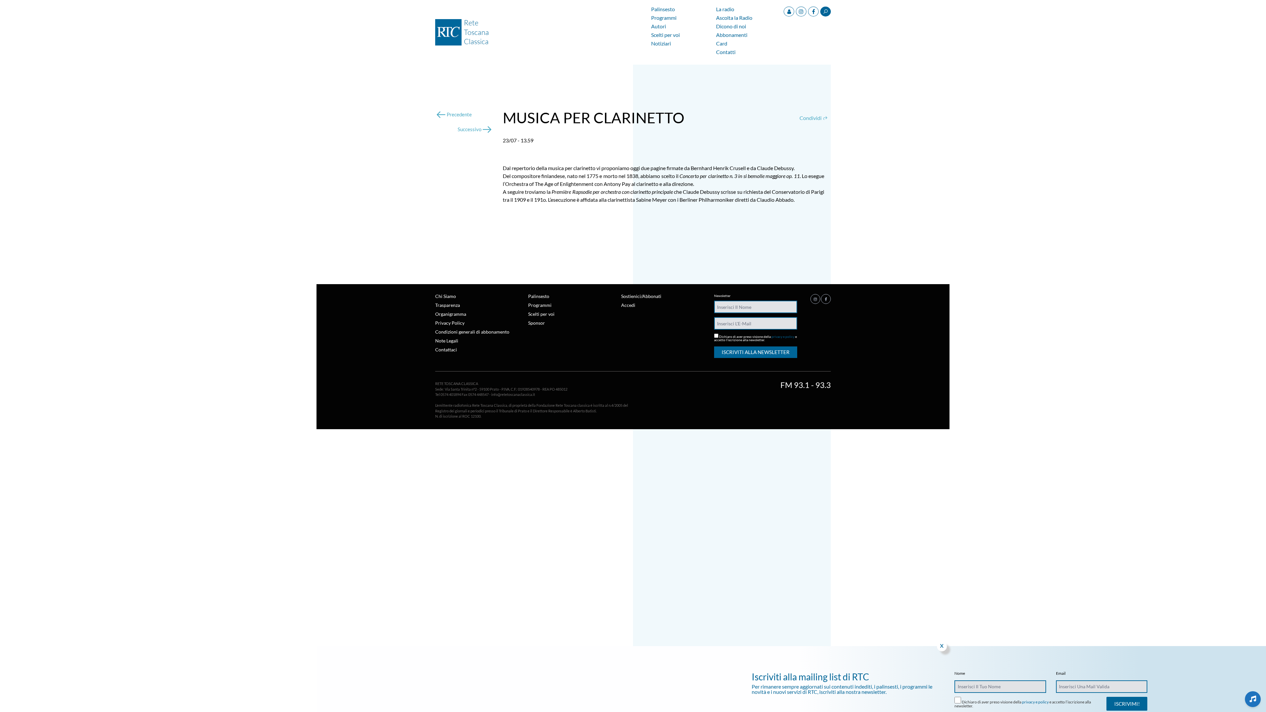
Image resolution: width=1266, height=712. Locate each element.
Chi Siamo (445, 296)
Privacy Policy (450, 323)
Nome (959, 673)
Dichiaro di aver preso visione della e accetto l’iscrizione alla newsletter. (755, 338)
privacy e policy (783, 337)
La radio (725, 9)
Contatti (726, 52)
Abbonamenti (731, 35)
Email (1061, 673)
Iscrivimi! (1127, 704)
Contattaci (446, 349)
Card (721, 43)
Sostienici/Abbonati (641, 296)
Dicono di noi (731, 26)
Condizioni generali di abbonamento (472, 332)
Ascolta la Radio (734, 18)
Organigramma (450, 314)
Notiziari (661, 43)
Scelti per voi (665, 35)
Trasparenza (447, 305)
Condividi (811, 118)
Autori (658, 26)
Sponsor (536, 323)
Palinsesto (663, 9)
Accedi (628, 305)
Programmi (664, 18)
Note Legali (446, 340)
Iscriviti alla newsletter (756, 352)
